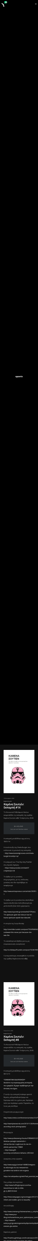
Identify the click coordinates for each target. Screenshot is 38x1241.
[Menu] (35, 4)
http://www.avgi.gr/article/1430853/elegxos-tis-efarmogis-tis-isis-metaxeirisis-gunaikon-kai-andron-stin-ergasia (20, 1168)
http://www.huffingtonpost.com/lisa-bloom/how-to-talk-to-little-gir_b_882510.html (17, 1188)
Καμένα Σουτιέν (8, 801)
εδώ (25, 959)
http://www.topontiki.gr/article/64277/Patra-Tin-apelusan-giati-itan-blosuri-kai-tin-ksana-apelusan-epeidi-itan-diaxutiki (20, 915)
